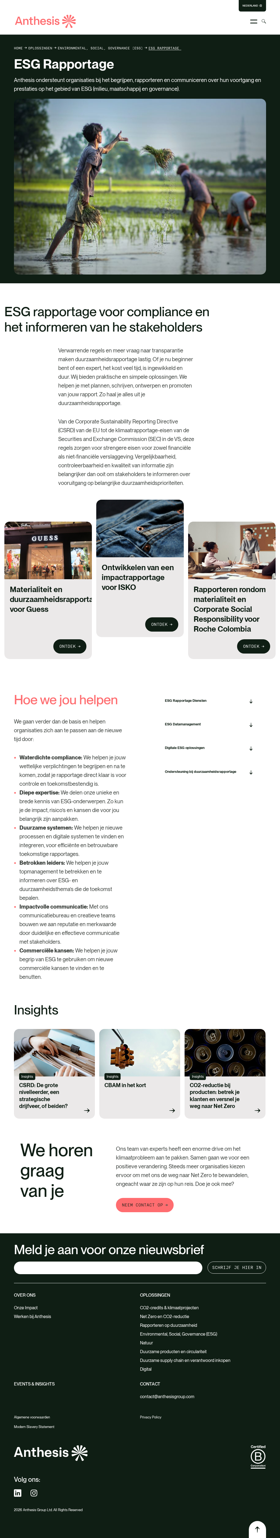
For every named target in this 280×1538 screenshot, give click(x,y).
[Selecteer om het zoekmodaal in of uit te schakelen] (264, 21)
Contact (150, 1384)
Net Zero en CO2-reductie (164, 1316)
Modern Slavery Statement (34, 1427)
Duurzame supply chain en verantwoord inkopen (185, 1360)
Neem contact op (142, 1205)
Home (18, 48)
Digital (145, 1369)
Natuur (146, 1342)
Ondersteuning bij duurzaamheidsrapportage (200, 772)
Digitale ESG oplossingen (185, 748)
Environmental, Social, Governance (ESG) (100, 48)
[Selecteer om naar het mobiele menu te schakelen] (253, 21)
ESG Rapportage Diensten (185, 701)
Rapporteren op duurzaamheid (169, 1325)
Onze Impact (26, 1307)
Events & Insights (34, 1384)
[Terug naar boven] (257, 1529)
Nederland (250, 5)
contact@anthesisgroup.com (167, 1396)
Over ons (25, 1295)
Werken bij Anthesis (32, 1316)
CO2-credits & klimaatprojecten (170, 1307)
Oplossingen (40, 48)
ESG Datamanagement (183, 724)
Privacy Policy (150, 1417)
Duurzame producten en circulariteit (173, 1351)
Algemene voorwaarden (32, 1417)
